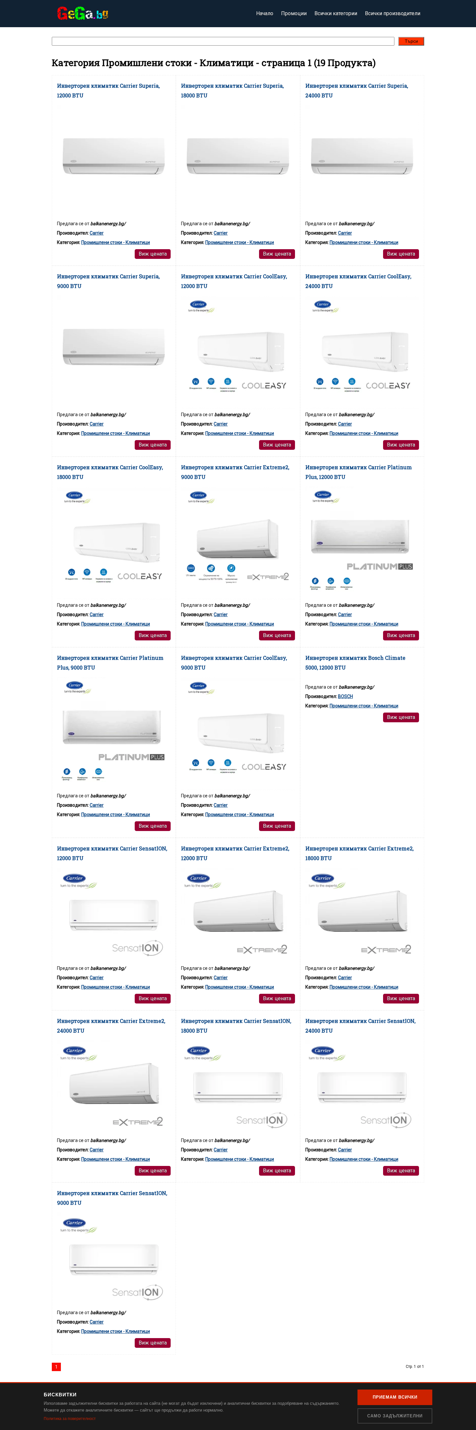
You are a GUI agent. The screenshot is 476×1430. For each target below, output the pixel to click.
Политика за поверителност (70, 1418)
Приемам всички (395, 1397)
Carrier (97, 233)
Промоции (294, 13)
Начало (264, 13)
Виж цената (153, 254)
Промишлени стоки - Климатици (115, 242)
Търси (411, 41)
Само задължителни (395, 1415)
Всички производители (392, 13)
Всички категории (335, 13)
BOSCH (345, 696)
